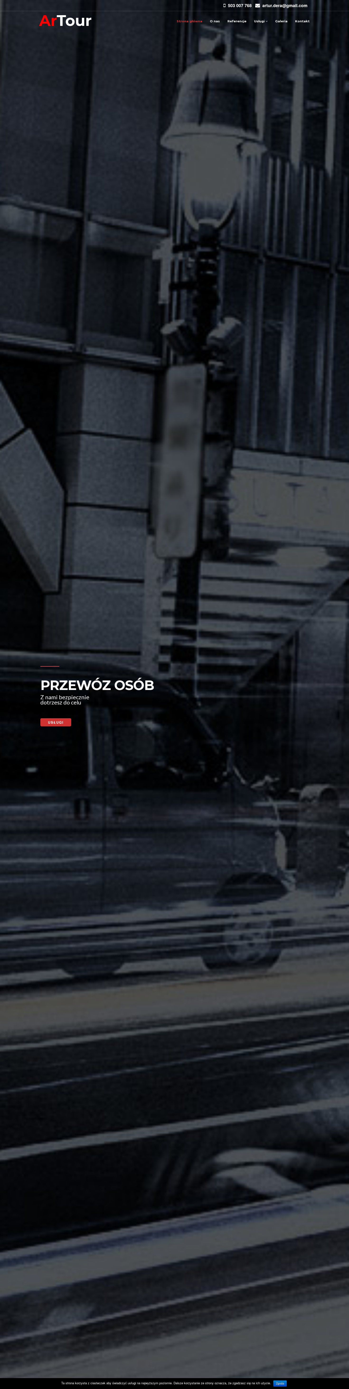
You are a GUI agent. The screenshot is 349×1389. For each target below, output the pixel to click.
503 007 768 (240, 5)
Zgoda (280, 1383)
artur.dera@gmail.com (284, 5)
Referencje (236, 21)
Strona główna (189, 21)
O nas (215, 21)
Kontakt (302, 21)
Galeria (281, 21)
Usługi (260, 21)
